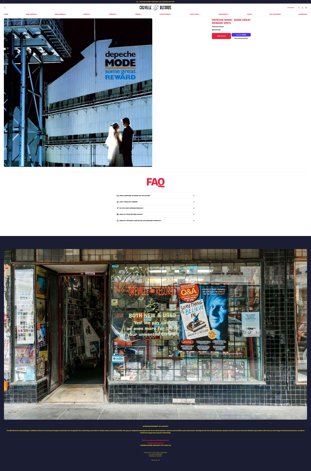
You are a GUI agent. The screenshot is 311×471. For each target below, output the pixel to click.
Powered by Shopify (155, 456)
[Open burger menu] (5, 7)
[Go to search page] (299, 7)
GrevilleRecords (161, 452)
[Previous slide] (4, 2)
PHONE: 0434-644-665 (155, 443)
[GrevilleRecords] (155, 7)
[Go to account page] (302, 7)
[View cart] (306, 7)
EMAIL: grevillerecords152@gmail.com (155, 440)
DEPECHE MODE (218, 27)
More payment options (241, 38)
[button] (299, 7)
